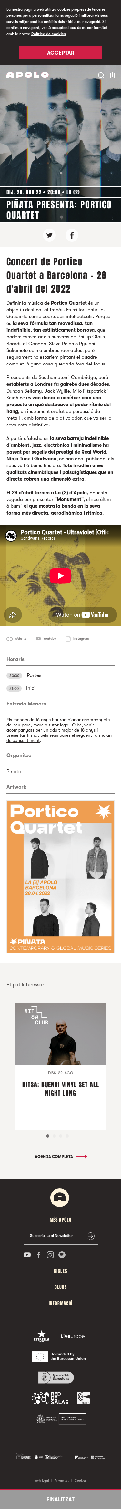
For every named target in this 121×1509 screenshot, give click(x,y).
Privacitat (62, 1480)
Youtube (50, 638)
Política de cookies (48, 34)
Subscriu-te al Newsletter (51, 1236)
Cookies (80, 1480)
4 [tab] (67, 1136)
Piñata (13, 771)
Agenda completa (54, 1156)
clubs (61, 1287)
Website (20, 638)
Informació (61, 1303)
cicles (60, 1271)
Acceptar (60, 53)
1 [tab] (47, 1136)
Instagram (81, 638)
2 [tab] (54, 1136)
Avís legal (42, 1480)
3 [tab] (60, 1136)
